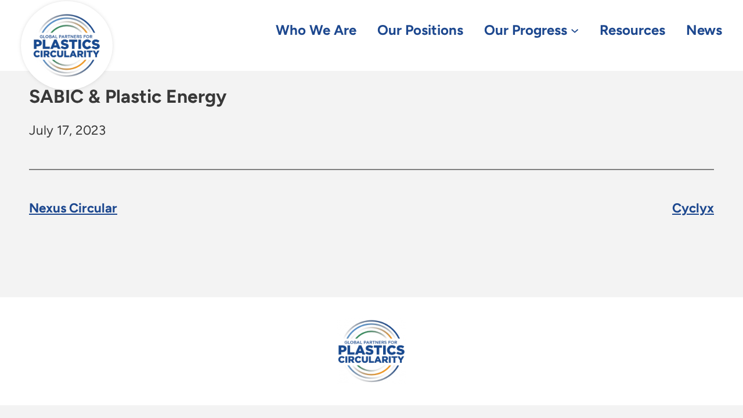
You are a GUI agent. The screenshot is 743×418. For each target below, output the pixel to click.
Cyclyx (693, 208)
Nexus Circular (73, 208)
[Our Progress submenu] (575, 30)
